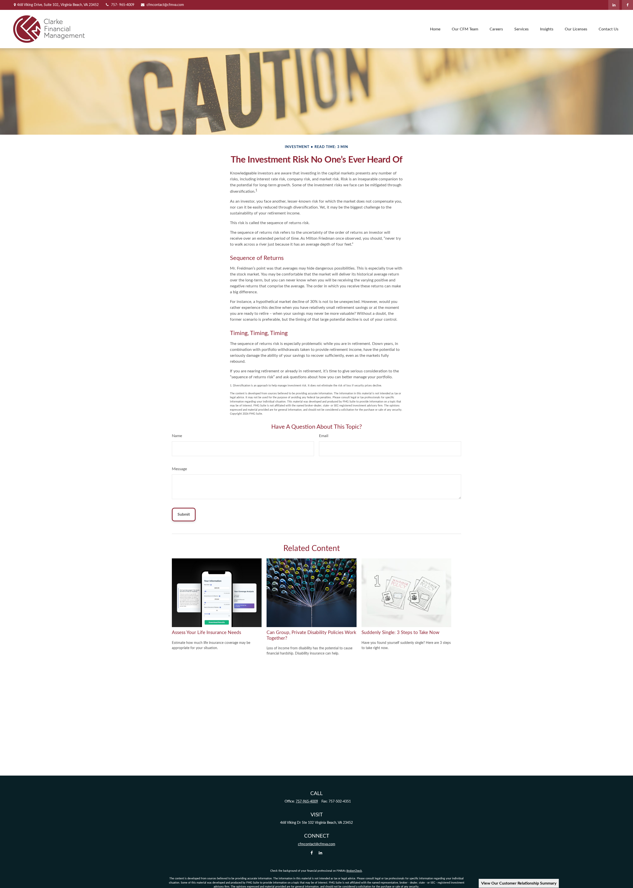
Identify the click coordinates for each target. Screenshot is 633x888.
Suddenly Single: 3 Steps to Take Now (400, 632)
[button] (435, 29)
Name (177, 436)
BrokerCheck (354, 870)
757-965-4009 (307, 801)
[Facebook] (627, 5)
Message (179, 469)
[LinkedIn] (613, 5)
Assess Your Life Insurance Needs (206, 632)
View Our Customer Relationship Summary (518, 883)
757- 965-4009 (122, 5)
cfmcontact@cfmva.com (165, 5)
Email (323, 436)
